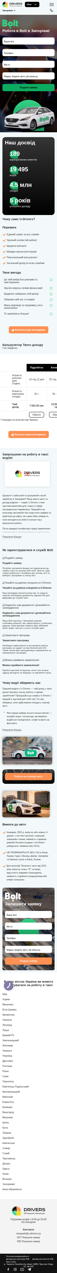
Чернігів (7, 1020)
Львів (5, 1174)
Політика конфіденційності (17, 1256)
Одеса (6, 1168)
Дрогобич (7, 1061)
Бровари (7, 1107)
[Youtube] (22, 1270)
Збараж (6, 1133)
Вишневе (7, 1117)
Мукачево (7, 1004)
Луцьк (5, 1030)
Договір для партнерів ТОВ (17, 1259)
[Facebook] (8, 1270)
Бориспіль (8, 1102)
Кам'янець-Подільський (15, 1086)
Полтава (7, 1066)
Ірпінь (5, 1122)
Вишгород (8, 1112)
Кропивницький (11, 1091)
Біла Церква (9, 1009)
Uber (29, 4)
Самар (6, 1148)
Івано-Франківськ (12, 1189)
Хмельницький (10, 1040)
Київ (4, 994)
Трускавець (8, 1158)
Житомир (7, 1045)
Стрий (5, 1153)
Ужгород (7, 1025)
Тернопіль (8, 1081)
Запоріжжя (8, 1184)
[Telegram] (29, 1270)
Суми (5, 1076)
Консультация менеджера (30, 434)
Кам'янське (8, 1143)
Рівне (5, 1071)
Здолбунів (8, 1138)
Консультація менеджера (30, 330)
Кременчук (8, 1014)
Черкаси (7, 1050)
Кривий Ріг (8, 1035)
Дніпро (6, 1163)
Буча (5, 1127)
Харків (6, 999)
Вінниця (7, 1179)
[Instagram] (15, 1270)
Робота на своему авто (28, 776)
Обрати (36, 414)
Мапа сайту (11, 1262)
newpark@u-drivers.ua (28, 1233)
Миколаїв (7, 1097)
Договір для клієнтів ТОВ (42, 1259)
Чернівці (7, 1056)
